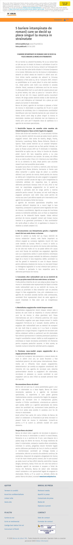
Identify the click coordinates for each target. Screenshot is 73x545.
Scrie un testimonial (11, 522)
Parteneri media (44, 491)
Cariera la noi (9, 518)
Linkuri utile (8, 498)
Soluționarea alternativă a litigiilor (49, 526)
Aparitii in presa (43, 494)
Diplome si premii (44, 506)
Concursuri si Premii (11, 529)
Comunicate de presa (45, 498)
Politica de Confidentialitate (32, 7)
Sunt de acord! (64, 4)
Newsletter (58, 20)
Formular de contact (45, 522)
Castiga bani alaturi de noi (14, 525)
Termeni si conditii (11, 491)
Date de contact (44, 518)
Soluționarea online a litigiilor (49, 531)
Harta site (8, 502)
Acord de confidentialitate (14, 494)
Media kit (41, 502)
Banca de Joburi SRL (20, 538)
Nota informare (42, 541)
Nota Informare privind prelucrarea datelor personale (26, 9)
